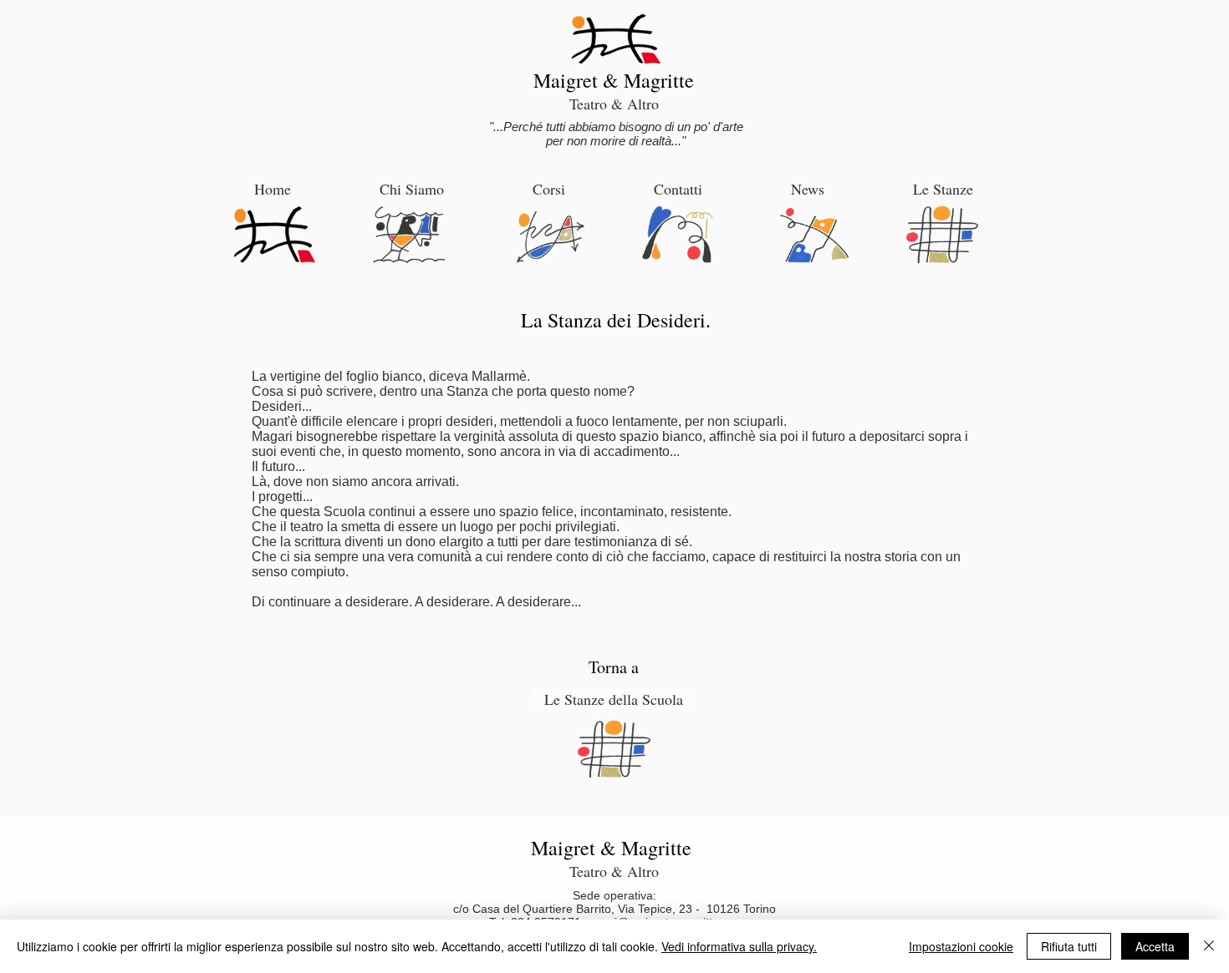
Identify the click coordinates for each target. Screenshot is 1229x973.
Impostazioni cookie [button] (961, 946)
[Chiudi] (1209, 946)
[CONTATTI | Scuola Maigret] (677, 234)
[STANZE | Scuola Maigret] (941, 234)
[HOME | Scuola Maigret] (274, 234)
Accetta (1155, 946)
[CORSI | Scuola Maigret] (550, 236)
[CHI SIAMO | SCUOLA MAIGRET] (409, 234)
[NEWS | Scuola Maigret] (814, 235)
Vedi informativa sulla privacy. (739, 946)
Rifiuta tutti (1069, 946)
